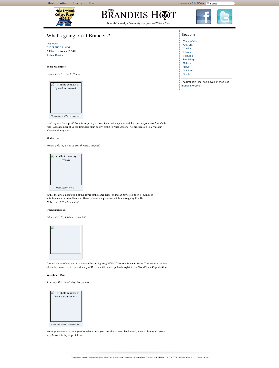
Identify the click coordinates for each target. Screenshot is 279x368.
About (181, 357)
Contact (200, 357)
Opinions (188, 70)
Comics (187, 48)
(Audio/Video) (190, 41)
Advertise (184, 3)
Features (188, 55)
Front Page (189, 59)
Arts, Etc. (188, 44)
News (186, 66)
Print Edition (197, 3)
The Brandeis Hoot (58, 47)
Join (207, 357)
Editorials (188, 52)
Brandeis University (113, 357)
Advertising (190, 357)
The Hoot (52, 43)
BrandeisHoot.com (191, 85)
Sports (186, 74)
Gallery (187, 63)
